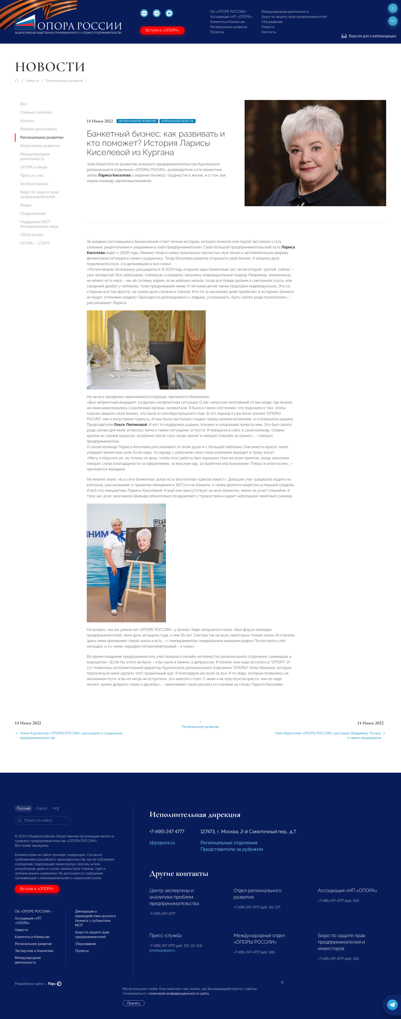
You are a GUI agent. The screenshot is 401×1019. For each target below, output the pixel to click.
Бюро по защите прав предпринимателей (294, 17)
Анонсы (27, 121)
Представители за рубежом (231, 849)
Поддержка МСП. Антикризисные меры (39, 224)
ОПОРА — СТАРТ (35, 243)
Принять (133, 1003)
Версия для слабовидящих (372, 36)
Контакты (269, 32)
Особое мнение (34, 184)
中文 (56, 808)
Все (23, 104)
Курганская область (177, 121)
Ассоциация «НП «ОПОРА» (231, 17)
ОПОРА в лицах (33, 167)
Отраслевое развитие (40, 146)
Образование (272, 22)
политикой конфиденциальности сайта (179, 993)
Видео (26, 205)
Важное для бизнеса (38, 129)
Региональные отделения (228, 842)
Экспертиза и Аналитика (34, 951)
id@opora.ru (162, 842)
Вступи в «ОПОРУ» (162, 30)
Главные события (35, 112)
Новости (268, 27)
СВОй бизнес (32, 235)
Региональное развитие (228, 27)
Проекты (217, 32)
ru (393, 21)
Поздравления (33, 213)
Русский (23, 808)
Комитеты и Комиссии (227, 22)
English (41, 808)
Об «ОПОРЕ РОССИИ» (228, 11)
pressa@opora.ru (162, 950)
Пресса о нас (32, 175)
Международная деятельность (285, 11)
